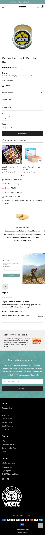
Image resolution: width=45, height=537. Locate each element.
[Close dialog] (44, 254)
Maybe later (11, 277)
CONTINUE (11, 275)
